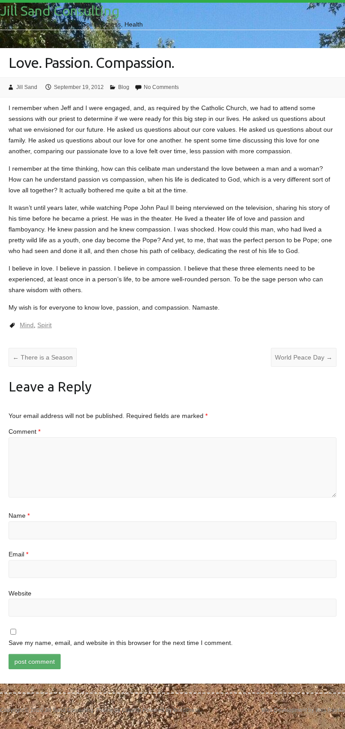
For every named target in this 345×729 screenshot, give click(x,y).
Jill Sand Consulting (59, 10)
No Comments (161, 87)
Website (20, 593)
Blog (123, 87)
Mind (27, 325)
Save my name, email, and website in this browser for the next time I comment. (121, 642)
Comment (24, 431)
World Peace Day (303, 357)
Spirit (44, 325)
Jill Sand (26, 87)
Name (19, 515)
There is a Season (43, 357)
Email (18, 554)
